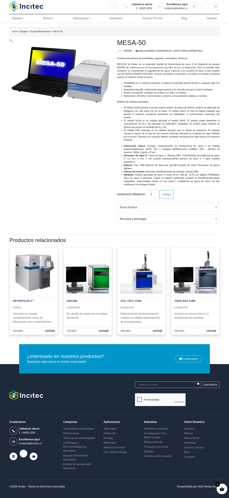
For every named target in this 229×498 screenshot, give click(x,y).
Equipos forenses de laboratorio (75, 457)
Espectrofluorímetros (40, 31)
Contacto (211, 18)
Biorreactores (71, 433)
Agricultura (110, 428)
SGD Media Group (209, 486)
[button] (11, 40)
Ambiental (110, 433)
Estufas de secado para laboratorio (77, 466)
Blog (184, 18)
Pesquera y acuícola (156, 446)
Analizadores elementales (155, 51)
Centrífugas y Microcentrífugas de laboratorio (75, 446)
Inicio (14, 31)
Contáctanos (190, 358)
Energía (108, 438)
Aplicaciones (81, 18)
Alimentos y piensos (156, 428)
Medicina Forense (114, 447)
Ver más (18, 331)
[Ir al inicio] (26, 6)
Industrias (115, 18)
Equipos (17, 18)
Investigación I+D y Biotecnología (155, 435)
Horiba (128, 51)
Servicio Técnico (152, 18)
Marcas (47, 18)
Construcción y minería (157, 456)
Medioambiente (153, 442)
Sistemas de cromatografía (79, 438)
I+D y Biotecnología (115, 452)
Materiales (110, 442)
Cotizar (166, 194)
